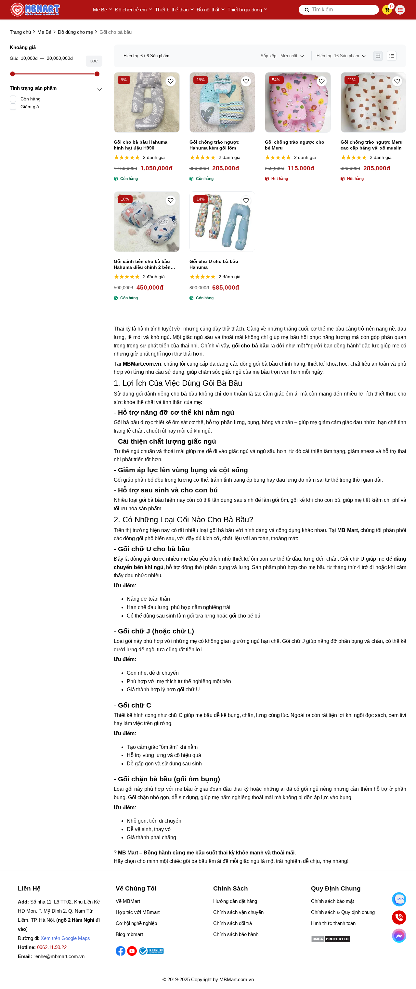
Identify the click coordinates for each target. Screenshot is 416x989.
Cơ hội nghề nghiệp (136, 923)
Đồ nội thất (208, 9)
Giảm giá (29, 106)
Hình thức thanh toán (333, 923)
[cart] (387, 10)
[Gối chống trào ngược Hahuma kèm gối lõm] (222, 102)
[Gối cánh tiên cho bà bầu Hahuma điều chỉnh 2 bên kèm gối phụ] (146, 222)
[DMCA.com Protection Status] (330, 941)
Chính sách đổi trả (232, 923)
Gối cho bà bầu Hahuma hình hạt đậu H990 (140, 144)
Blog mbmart (129, 934)
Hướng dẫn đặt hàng (235, 901)
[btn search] (307, 9)
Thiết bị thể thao (171, 9)
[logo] (36, 10)
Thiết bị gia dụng (245, 9)
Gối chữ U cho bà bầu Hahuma (213, 264)
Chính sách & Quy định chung (343, 912)
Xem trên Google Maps (65, 938)
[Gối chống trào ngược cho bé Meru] (298, 102)
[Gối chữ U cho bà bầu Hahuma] (222, 222)
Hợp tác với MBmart (138, 912)
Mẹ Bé (100, 9)
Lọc (94, 61)
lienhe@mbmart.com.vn (58, 956)
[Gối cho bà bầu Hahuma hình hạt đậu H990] (146, 102)
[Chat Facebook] (399, 936)
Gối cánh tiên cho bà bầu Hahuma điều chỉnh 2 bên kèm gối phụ (142, 264)
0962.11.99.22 (52, 947)
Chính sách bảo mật (332, 901)
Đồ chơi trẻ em (131, 9)
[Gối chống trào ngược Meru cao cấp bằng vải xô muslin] (373, 102)
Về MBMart (128, 901)
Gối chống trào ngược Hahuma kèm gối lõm (214, 144)
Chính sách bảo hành (235, 934)
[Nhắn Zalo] (399, 899)
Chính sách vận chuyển (238, 912)
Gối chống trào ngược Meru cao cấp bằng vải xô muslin (372, 144)
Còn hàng (30, 98)
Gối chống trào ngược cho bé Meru (294, 144)
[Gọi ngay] (399, 917)
